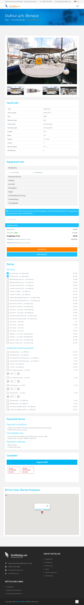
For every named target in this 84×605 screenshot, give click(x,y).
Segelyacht (49, 559)
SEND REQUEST (42, 254)
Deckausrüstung (14, 177)
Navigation (12, 188)
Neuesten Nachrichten (14, 593)
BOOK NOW (42, 249)
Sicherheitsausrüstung (16, 196)
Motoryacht (49, 566)
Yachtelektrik (13, 203)
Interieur (11, 180)
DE (77, 1)
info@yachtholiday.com (64, 1)
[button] (42, 512)
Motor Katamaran (51, 572)
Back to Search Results (18, 20)
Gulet (47, 569)
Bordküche (12, 168)
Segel (10, 192)
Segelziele (10, 587)
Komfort (11, 184)
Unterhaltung (13, 199)
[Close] (47, 505)
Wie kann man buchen (14, 590)
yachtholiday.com (13, 573)
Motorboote (49, 576)
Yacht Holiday (20, 601)
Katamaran (48, 562)
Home (7, 20)
